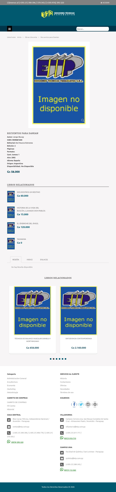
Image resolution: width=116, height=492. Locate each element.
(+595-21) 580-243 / (73, 464)
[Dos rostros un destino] (11, 196)
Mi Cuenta (11, 405)
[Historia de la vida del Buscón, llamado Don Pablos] (11, 212)
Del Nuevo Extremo (24, 143)
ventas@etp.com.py (21, 426)
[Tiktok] (95, 404)
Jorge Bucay (18, 137)
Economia (11, 385)
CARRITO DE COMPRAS (16, 402)
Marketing (11, 389)
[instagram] (88, 404)
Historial (10, 409)
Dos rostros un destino (28, 192)
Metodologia (12, 392)
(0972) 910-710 (70, 438)
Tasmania (21, 239)
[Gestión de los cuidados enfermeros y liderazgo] (86, 310)
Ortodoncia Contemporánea (31, 338)
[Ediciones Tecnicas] (58, 13)
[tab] (15, 259)
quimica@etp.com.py (74, 458)
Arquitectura (12, 382)
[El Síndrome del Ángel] (11, 227)
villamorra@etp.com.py (75, 426)
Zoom (82, 120)
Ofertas (63, 385)
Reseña (15, 259)
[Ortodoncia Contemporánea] (31, 310)
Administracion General (16, 378)
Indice (30, 259)
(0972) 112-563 (70, 470)
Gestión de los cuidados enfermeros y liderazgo (86, 338)
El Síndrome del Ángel (27, 223)
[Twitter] (81, 404)
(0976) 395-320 (17, 442)
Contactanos (65, 382)
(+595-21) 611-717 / (73, 432)
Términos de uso (67, 392)
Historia (63, 378)
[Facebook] (74, 404)
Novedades (65, 389)
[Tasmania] (11, 243)
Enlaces (44, 259)
